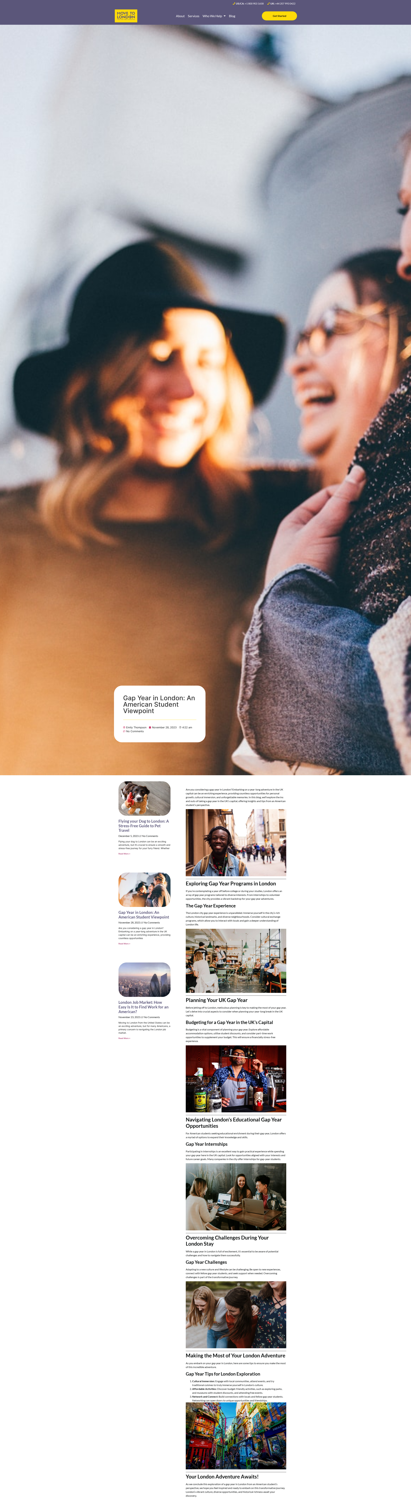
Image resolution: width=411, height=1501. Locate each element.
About (180, 16)
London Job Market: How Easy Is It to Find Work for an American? (143, 1007)
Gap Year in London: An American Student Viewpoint (143, 914)
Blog (232, 16)
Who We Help (212, 16)
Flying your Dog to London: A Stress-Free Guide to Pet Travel (143, 826)
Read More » (124, 853)
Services (193, 16)
